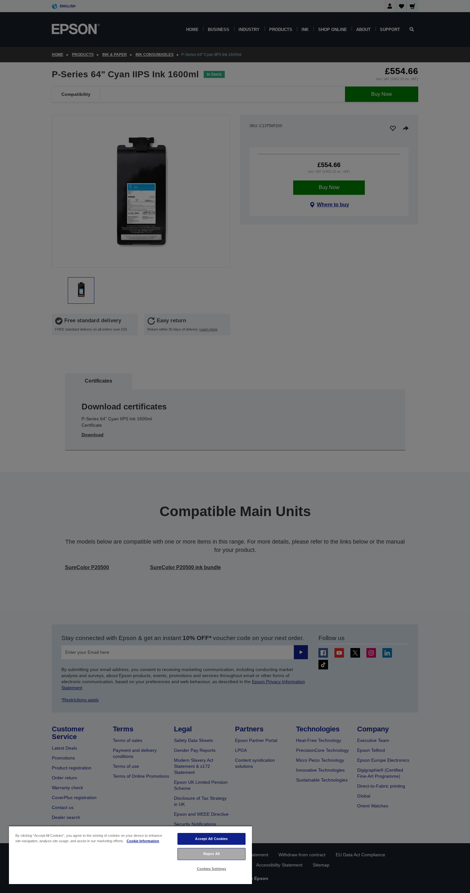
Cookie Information (143, 841)
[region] (130, 855)
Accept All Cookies (211, 839)
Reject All (211, 854)
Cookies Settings (211, 869)
